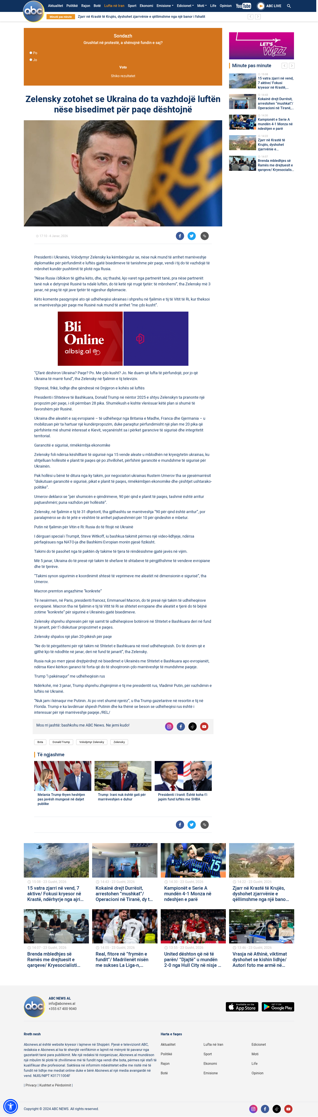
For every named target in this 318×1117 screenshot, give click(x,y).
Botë (97, 5)
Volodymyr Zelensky (91, 742)
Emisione (164, 5)
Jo (35, 60)
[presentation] (285, 66)
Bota (40, 742)
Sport (132, 5)
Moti (200, 5)
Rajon (85, 5)
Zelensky (119, 742)
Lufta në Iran (114, 5)
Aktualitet (55, 5)
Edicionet (184, 5)
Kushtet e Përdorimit (55, 1085)
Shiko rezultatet (123, 76)
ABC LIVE (273, 6)
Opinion (226, 5)
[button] (10, 1106)
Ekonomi (146, 5)
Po (35, 53)
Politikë (72, 5)
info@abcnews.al (62, 1003)
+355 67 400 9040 (63, 1008)
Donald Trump (61, 742)
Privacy (31, 1085)
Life (213, 5)
